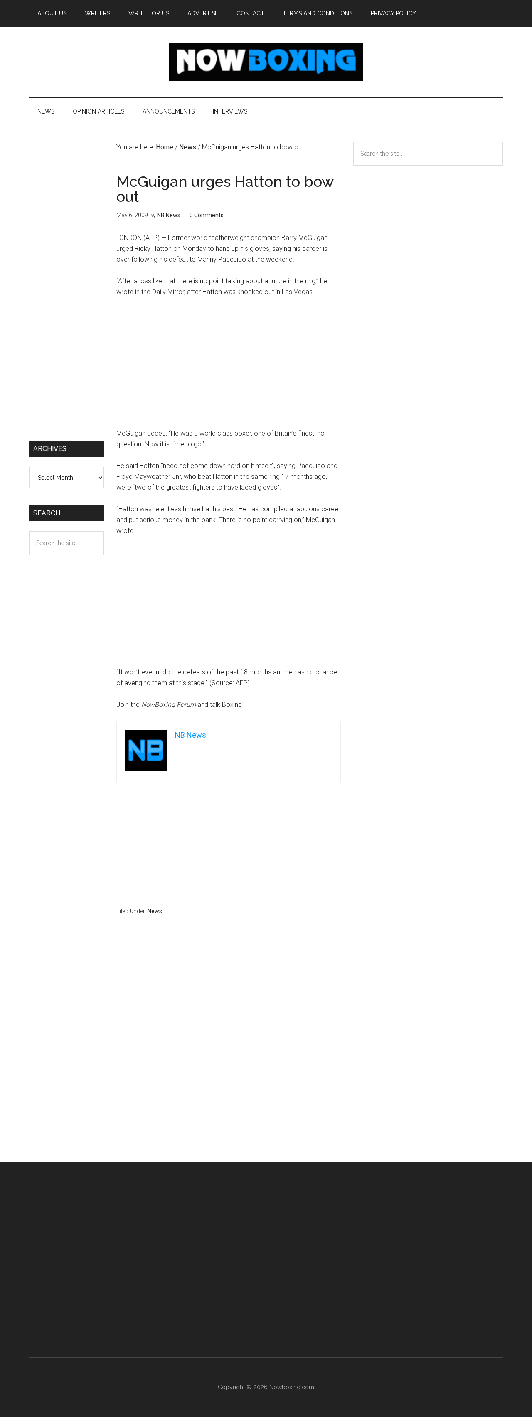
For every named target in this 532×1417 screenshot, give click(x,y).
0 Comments (207, 215)
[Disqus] (228, 1055)
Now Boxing (266, 62)
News (155, 911)
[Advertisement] (228, 366)
